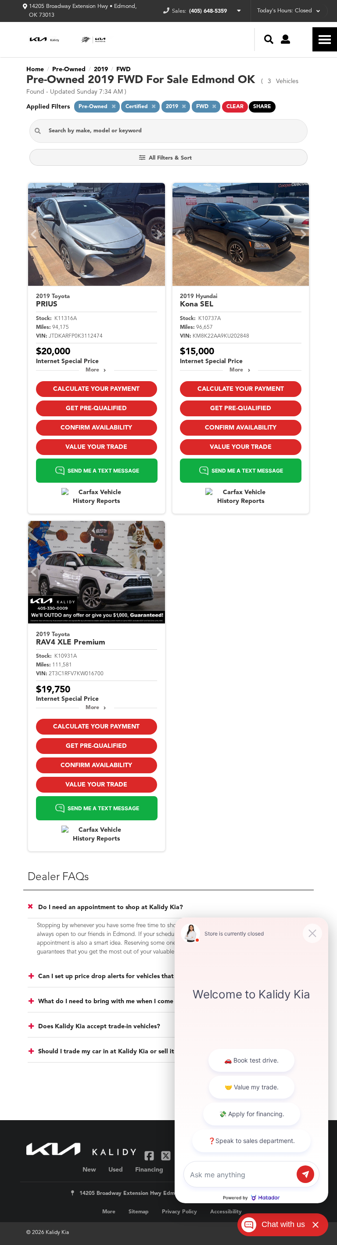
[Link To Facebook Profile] (150, 1155)
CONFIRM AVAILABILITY (96, 428)
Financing (149, 1170)
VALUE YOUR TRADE (96, 447)
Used (115, 1170)
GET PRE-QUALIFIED (96, 408)
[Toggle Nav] (324, 39)
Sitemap (139, 1212)
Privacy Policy (179, 1212)
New (89, 1170)
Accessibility (226, 1212)
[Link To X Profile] (166, 1155)
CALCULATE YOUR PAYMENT (96, 389)
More (92, 370)
